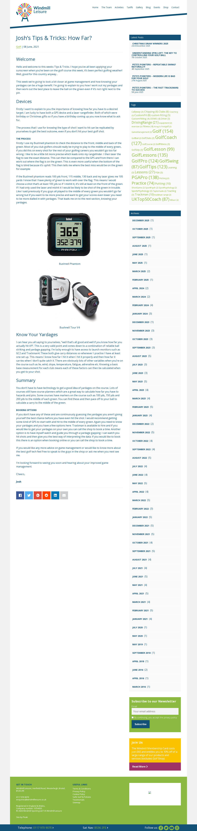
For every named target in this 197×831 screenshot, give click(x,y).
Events (157, 7)
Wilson (174, 200)
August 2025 (139, 245)
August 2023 (139, 356)
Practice (143, 183)
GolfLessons (150, 155)
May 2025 (137, 262)
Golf (18, 46)
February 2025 (140, 279)
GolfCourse (148, 144)
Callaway (138, 111)
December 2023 (140, 322)
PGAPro (145, 177)
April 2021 (138, 593)
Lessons (145, 172)
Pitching (164, 178)
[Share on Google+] (38, 495)
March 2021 (139, 602)
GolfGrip (137, 149)
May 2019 (137, 644)
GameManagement (142, 132)
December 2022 (140, 423)
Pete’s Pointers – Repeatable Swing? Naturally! (154, 65)
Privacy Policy (79, 791)
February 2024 (140, 305)
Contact (175, 7)
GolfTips (153, 167)
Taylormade (159, 191)
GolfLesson (159, 149)
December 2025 (140, 220)
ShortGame (138, 187)
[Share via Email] (64, 495)
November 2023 (141, 330)
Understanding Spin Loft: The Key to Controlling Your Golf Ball (154, 54)
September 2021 (141, 551)
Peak (25, 817)
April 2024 (138, 288)
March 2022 (139, 500)
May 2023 (137, 381)
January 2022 (140, 517)
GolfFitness (163, 144)
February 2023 (140, 406)
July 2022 (137, 466)
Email (134, 706)
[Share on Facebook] (20, 495)
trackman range (162, 194)
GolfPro (145, 161)
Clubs (164, 111)
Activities (119, 7)
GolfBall (136, 138)
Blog (148, 7)
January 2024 (140, 313)
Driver (165, 118)
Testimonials (78, 799)
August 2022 (139, 457)
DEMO (155, 118)
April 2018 (138, 661)
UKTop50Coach (150, 199)
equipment (165, 123)
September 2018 (141, 652)
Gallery (139, 7)
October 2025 (140, 228)
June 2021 (137, 576)
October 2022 (140, 440)
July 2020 (137, 627)
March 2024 (139, 296)
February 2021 (140, 610)
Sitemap (76, 802)
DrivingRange (145, 122)
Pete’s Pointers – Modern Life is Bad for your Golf (153, 77)
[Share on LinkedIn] (55, 495)
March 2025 (139, 271)
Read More (139, 766)
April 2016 (138, 678)
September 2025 (141, 237)
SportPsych (151, 187)
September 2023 (141, 347)
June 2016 (137, 669)
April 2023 (138, 390)
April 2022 (138, 491)
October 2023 (140, 339)
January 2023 (140, 415)
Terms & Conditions (82, 788)
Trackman (144, 194)
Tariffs (130, 7)
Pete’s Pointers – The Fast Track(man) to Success (155, 88)
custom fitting (160, 115)
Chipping (151, 111)
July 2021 (137, 568)
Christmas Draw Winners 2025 (150, 43)
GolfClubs (148, 138)
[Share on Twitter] (29, 495)
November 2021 (141, 534)
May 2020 (137, 635)
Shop (165, 7)
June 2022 (137, 474)
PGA (159, 172)
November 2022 (141, 432)
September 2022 (141, 449)
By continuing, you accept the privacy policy (155, 717)
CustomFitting (141, 118)
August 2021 (139, 559)
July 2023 (137, 364)
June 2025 (137, 254)
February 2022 (140, 508)
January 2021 (140, 618)
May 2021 (137, 585)
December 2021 (140, 525)
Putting (163, 183)
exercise (137, 126)
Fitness (148, 126)
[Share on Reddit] (46, 495)
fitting (157, 126)
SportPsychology (168, 187)
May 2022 (137, 483)
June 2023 (137, 373)
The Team (106, 7)
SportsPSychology (142, 190)
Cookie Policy (79, 794)
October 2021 (140, 542)
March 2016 (139, 686)
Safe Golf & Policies (82, 797)
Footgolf (166, 126)
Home (95, 7)
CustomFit (142, 115)
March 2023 (139, 398)
